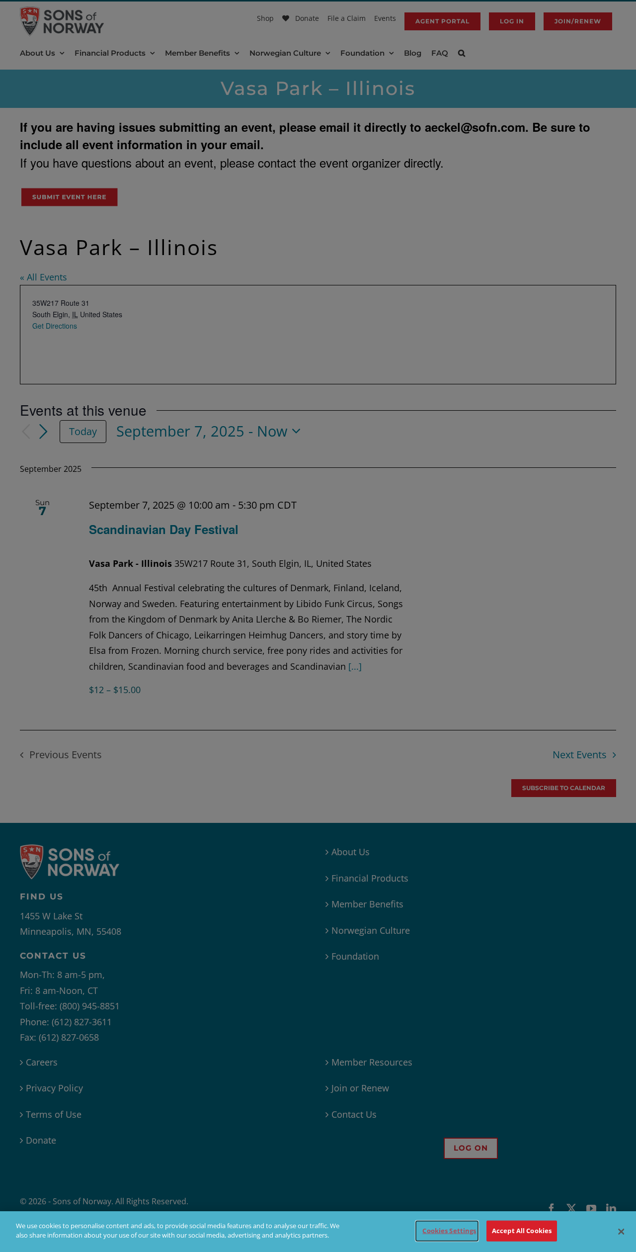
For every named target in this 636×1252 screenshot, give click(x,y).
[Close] (621, 1231)
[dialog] (318, 1231)
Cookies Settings (449, 1230)
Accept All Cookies (522, 1230)
